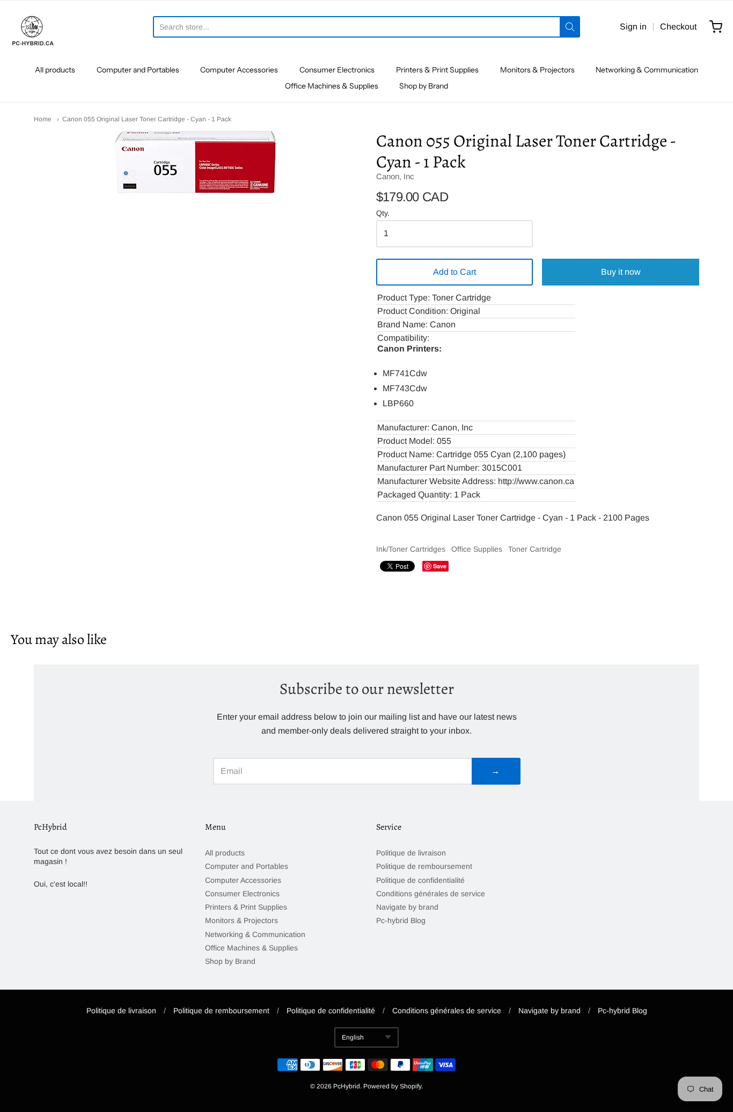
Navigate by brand (407, 907)
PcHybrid (346, 1086)
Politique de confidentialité (420, 880)
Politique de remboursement (424, 866)
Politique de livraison (411, 852)
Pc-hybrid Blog (401, 920)
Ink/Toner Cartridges (410, 549)
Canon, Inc (395, 176)
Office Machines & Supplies (331, 86)
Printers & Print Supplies (437, 70)
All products (55, 70)
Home (43, 119)
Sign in (633, 26)
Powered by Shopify (392, 1086)
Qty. (383, 213)
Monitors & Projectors (537, 70)
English (353, 1037)
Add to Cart (454, 271)
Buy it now (621, 271)
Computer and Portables (138, 70)
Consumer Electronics (337, 70)
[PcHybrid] (32, 26)
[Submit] (570, 27)
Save (439, 566)
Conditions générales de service (430, 893)
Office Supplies (476, 549)
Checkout (678, 26)
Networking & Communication (647, 70)
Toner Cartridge (534, 549)
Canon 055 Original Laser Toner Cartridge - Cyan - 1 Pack (146, 119)
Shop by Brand (423, 86)
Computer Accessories (239, 70)
